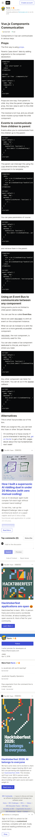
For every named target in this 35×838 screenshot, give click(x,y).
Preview (19, 552)
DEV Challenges (14, 803)
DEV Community (7, 796)
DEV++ (23, 803)
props (21, 47)
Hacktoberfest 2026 (11, 773)
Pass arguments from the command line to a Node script (17, 686)
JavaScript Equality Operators (12, 677)
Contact (25, 811)
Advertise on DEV (8, 809)
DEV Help (25, 806)
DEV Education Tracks (13, 806)
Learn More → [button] (8, 626)
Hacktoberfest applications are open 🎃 (17, 604)
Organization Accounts (23, 809)
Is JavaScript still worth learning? (13, 669)
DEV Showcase (10, 811)
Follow (17, 644)
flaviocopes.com (23, 12)
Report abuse (24, 558)
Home (5, 803)
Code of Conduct (11, 558)
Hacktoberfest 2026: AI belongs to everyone (15, 761)
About (19, 811)
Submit (8, 552)
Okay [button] (5, 834)
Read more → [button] (8, 787)
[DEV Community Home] (7, 3)
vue (13, 32)
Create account (27, 3)
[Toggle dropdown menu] (32, 450)
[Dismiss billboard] (32, 814)
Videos (29, 803)
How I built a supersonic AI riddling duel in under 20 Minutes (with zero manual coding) (17, 489)
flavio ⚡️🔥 (10, 8)
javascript (6, 32)
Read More (7, 530)
